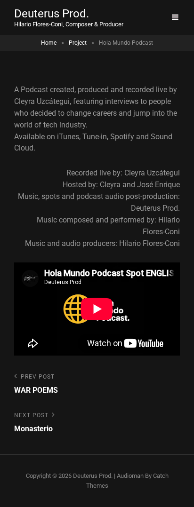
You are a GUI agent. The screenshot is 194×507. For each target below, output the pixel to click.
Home (49, 43)
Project (78, 43)
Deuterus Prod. (51, 13)
